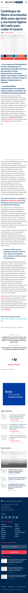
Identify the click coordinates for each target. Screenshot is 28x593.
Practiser (10, 119)
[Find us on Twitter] (13, 517)
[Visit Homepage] (14, 2)
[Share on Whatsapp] (14, 56)
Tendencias (6, 7)
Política (16, 524)
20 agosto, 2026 (15, 433)
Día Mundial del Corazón (10, 327)
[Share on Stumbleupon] (19, 56)
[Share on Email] (14, 58)
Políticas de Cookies (21, 586)
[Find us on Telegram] (9, 517)
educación (3, 534)
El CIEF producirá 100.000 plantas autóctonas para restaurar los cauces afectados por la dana (17, 416)
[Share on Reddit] (22, 56)
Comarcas (3, 524)
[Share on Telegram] (16, 56)
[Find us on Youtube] (16, 517)
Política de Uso (11, 586)
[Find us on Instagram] (6, 517)
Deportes (3, 530)
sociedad (17, 528)
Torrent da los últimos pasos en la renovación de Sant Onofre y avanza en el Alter (17, 437)
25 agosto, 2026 (6, 466)
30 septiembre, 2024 (21, 32)
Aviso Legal (3, 586)
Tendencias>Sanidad (20, 532)
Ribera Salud (20, 327)
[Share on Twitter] (5, 56)
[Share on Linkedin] (11, 56)
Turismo (17, 534)
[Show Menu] (2, 2)
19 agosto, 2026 (15, 421)
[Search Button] (26, 2)
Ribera (7, 121)
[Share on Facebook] (2, 56)
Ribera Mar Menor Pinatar (13, 200)
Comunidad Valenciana (6, 526)
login (5, 369)
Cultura (3, 528)
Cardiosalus (7, 309)
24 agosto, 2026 (15, 442)
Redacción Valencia (9, 32)
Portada (17, 526)
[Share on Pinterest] (8, 56)
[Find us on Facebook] (2, 517)
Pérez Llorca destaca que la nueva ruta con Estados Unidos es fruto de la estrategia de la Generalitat (13, 462)
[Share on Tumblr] (25, 56)
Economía (3, 532)
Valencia (17, 536)
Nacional (3, 536)
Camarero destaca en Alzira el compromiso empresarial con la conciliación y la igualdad (15, 471)
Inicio (2, 7)
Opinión (3, 538)
